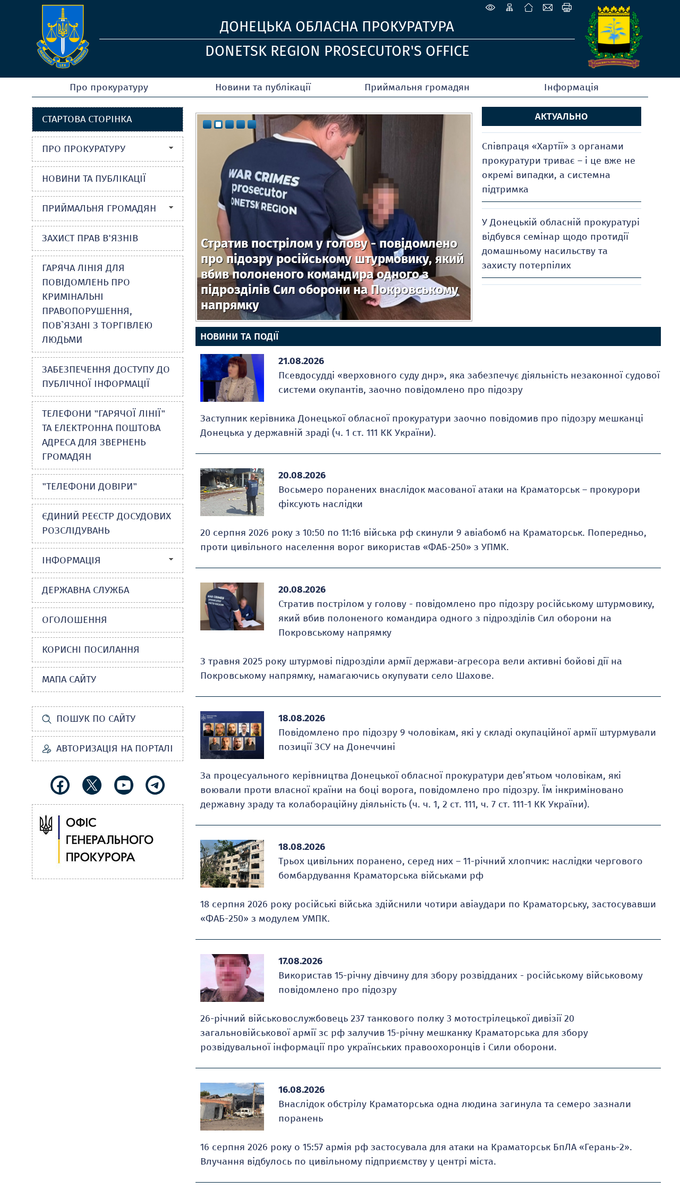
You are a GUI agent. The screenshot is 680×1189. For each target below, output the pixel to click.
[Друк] (567, 7)
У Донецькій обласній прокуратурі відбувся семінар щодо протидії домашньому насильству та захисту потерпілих (561, 243)
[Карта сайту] (509, 7)
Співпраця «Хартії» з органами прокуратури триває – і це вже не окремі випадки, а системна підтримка (558, 167)
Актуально (561, 116)
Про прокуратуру (109, 87)
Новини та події (239, 336)
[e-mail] (547, 7)
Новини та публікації (263, 87)
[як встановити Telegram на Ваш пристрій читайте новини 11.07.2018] (155, 785)
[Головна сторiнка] (528, 7)
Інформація (571, 87)
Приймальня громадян (417, 87)
